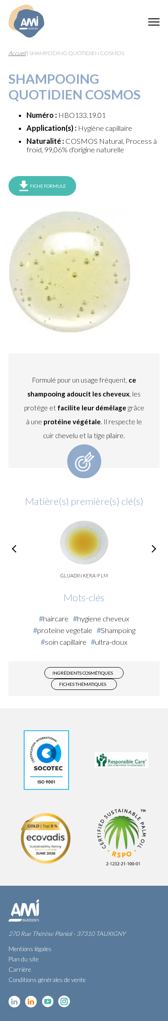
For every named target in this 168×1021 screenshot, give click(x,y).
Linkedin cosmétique (15, 1001)
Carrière (20, 969)
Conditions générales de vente (47, 979)
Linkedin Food (31, 1001)
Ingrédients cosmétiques (82, 673)
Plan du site (24, 959)
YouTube (48, 1001)
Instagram (64, 1001)
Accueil (17, 53)
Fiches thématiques (82, 684)
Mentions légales (30, 948)
